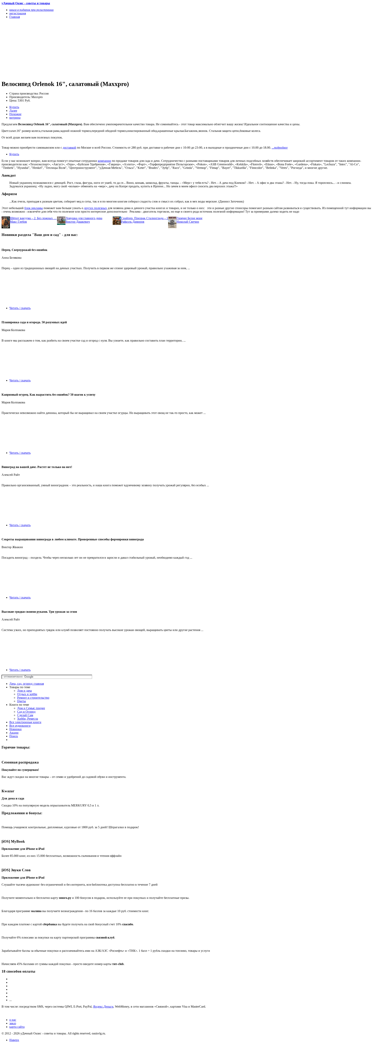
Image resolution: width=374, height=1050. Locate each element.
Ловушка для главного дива (83, 218)
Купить (14, 107)
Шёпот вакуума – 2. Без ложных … (33, 218)
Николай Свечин (187, 221)
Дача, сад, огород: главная (26, 683)
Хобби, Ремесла (27, 718)
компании (104, 160)
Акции (14, 732)
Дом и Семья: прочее (31, 708)
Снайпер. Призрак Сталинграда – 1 (144, 218)
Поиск (13, 736)
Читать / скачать (20, 308)
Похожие (15, 114)
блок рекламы (33, 208)
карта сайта (17, 1026)
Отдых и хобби (27, 694)
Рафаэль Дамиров (132, 221)
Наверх (14, 1040)
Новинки (15, 729)
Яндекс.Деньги (103, 1006)
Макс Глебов (18, 221)
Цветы (21, 701)
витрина (14, 117)
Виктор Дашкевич (77, 221)
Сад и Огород (26, 711)
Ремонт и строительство (33, 697)
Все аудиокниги (20, 725)
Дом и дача (24, 690)
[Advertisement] (118, 49)
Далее (13, 110)
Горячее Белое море (189, 218)
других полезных (95, 208)
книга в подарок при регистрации (31, 9)
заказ (12, 1023)
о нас (12, 1019)
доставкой (69, 147)
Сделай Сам (25, 715)
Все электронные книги (25, 722)
